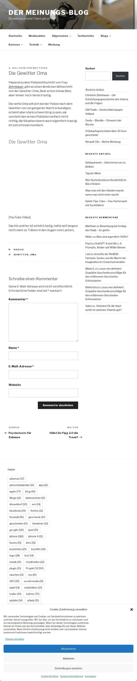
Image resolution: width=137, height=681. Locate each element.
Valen (88, 305)
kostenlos (18, 549)
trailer (15, 593)
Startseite (15, 35)
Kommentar (18, 299)
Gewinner (40, 523)
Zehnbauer (16, 86)
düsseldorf (18, 504)
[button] (131, 609)
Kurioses (14, 44)
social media (33, 581)
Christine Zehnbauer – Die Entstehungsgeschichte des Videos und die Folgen (106, 99)
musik (15, 561)
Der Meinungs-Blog (49, 12)
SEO (14, 581)
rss (32, 574)
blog (30, 491)
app (43, 485)
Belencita (91, 287)
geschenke (18, 523)
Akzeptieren (68, 648)
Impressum (90, 676)
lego (14, 555)
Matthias (40, 68)
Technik (34, 44)
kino (31, 542)
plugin (15, 568)
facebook (17, 510)
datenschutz (35, 497)
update (15, 600)
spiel (14, 587)
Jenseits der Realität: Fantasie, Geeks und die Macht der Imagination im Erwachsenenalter (105, 257)
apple (15, 491)
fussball (16, 517)
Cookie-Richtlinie (49, 676)
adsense (16, 478)
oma (33, 254)
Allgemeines (60, 35)
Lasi (87, 253)
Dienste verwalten (14, 639)
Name (14, 348)
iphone (16, 536)
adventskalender (21, 485)
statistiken (33, 587)
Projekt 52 (35, 568)
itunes (15, 542)
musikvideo (35, 561)
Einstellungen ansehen (68, 668)
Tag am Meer (93, 173)
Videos (19, 249)
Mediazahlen (37, 35)
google (16, 529)
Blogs (104, 35)
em (36, 504)
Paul (87, 243)
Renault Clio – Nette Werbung (103, 141)
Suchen (90, 68)
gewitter (21, 254)
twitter (32, 593)
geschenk (36, 517)
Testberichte (85, 35)
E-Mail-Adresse (21, 366)
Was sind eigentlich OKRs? (112, 236)
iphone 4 (35, 536)
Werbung (54, 44)
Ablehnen (68, 658)
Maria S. (90, 268)
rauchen (16, 574)
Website (15, 385)
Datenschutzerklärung (71, 676)
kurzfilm (38, 549)
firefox (37, 510)
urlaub (33, 600)
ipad (33, 529)
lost (29, 555)
